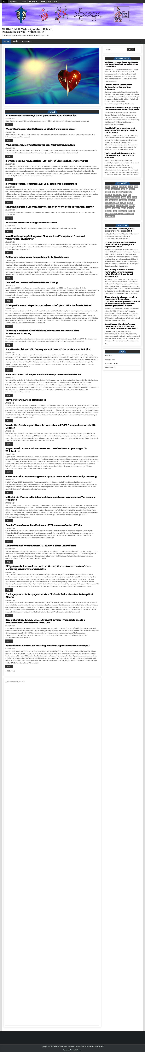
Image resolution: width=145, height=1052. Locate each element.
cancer (107, 189)
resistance (108, 211)
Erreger (129, 192)
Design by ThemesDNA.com (72, 1050)
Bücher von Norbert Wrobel (15, 681)
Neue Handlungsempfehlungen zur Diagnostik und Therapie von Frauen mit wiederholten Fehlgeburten (45, 237)
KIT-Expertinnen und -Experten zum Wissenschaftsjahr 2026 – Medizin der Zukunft (48, 305)
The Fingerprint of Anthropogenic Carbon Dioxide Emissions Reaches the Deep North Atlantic (49, 596)
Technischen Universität (112, 214)
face (125, 195)
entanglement (121, 192)
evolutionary (118, 195)
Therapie (124, 214)
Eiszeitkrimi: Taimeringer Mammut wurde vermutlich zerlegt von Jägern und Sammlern (121, 130)
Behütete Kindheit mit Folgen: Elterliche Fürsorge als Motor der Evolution (43, 374)
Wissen (24, 1)
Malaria (123, 203)
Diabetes (107, 192)
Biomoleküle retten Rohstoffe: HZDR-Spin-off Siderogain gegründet (41, 183)
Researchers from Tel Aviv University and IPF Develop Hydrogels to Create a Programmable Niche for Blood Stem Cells (45, 621)
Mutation (132, 205)
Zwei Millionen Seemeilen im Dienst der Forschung (31, 282)
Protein (123, 208)
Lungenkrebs (115, 203)
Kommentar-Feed (111, 363)
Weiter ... (9, 124)
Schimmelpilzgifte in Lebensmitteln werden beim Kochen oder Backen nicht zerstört (49, 206)
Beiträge (15, 41)
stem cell (131, 211)
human (134, 197)
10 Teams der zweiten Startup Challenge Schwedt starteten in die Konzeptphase (122, 108)
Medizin (130, 203)
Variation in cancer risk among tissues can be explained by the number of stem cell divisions (122, 64)
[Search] (141, 41)
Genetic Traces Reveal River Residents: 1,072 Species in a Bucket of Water (43, 525)
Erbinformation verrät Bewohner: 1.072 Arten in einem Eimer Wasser (40, 545)
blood (130, 187)
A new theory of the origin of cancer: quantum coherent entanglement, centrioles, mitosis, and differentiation (121, 326)
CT (127, 189)
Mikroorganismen (121, 205)
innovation (123, 200)
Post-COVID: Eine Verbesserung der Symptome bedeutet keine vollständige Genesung (51, 476)
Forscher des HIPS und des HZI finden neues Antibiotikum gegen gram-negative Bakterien (120, 244)
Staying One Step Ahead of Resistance (25, 399)
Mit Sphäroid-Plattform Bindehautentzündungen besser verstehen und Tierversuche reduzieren (50, 498)
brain (136, 187)
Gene (129, 197)
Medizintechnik (109, 205)
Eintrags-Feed (110, 360)
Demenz (132, 189)
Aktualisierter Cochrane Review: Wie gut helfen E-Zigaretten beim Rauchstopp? (47, 645)
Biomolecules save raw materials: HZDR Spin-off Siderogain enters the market (46, 160)
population (116, 208)
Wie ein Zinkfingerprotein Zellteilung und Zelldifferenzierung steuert (40, 129)
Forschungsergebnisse (112, 197)
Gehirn (124, 197)
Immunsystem (114, 200)
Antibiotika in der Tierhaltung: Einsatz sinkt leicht (31, 222)
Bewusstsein (123, 187)
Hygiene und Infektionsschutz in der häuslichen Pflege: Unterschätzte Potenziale (120, 155)
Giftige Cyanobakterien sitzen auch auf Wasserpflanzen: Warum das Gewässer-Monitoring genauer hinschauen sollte (48, 568)
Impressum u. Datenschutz (49, 1)
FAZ (129, 195)
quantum (130, 208)
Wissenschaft (14, 1)
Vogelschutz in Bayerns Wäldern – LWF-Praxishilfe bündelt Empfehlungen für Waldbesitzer (46, 450)
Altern (107, 187)
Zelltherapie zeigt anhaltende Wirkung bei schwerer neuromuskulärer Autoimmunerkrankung (42, 332)
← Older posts (10, 671)
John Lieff (131, 200)
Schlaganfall (122, 211)
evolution (108, 195)
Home (5, 1)
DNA (113, 192)
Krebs (107, 203)
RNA (115, 211)
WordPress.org (110, 367)
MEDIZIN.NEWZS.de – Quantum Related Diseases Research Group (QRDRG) (27, 30)
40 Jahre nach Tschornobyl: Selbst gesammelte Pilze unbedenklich (40, 115)
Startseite (6, 41)
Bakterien (114, 187)
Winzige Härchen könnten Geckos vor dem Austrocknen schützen (40, 145)
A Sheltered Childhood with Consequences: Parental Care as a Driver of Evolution (47, 349)
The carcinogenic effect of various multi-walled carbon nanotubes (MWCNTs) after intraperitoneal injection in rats (119, 273)
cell (123, 189)
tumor (131, 214)
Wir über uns (33, 1)
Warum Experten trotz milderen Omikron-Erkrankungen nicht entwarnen (118, 86)
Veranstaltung (109, 216)
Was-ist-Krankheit (27, 41)
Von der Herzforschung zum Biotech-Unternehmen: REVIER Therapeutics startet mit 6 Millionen (50, 426)
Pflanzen (108, 208)
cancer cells (116, 189)
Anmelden (108, 356)
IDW (106, 200)
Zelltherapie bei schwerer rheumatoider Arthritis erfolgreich (37, 257)
